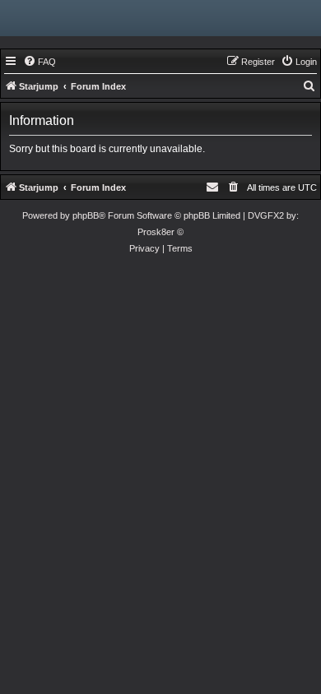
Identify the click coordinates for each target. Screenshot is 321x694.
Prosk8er (155, 232)
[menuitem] (39, 62)
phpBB (85, 215)
